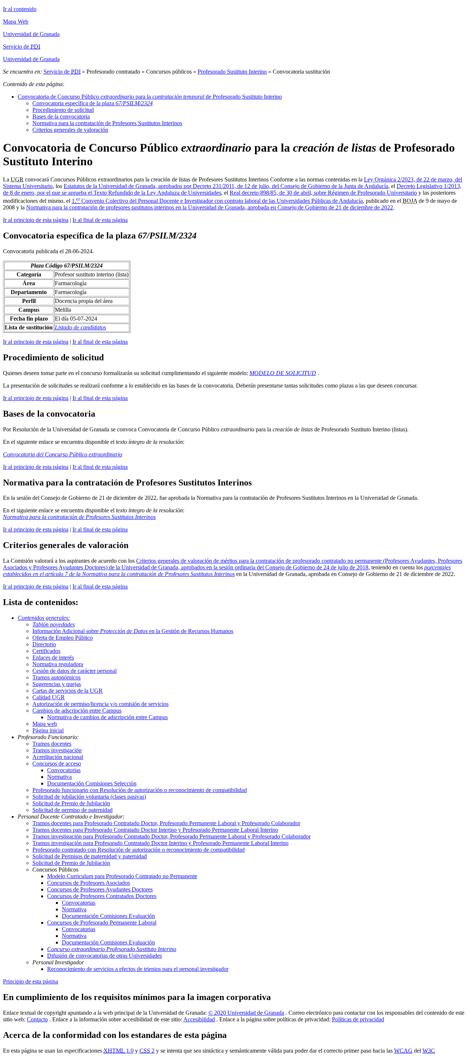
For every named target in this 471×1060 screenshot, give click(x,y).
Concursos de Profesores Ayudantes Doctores (100, 889)
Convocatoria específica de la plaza (92, 103)
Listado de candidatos (80, 327)
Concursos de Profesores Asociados (88, 883)
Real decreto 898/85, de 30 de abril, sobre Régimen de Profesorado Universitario (323, 193)
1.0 (118, 1050)
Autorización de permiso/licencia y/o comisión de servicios (100, 704)
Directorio (44, 644)
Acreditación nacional (57, 757)
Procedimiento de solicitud (63, 110)
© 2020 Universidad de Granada (246, 1013)
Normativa (59, 777)
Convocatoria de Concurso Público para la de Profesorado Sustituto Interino (150, 96)
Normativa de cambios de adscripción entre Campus (107, 717)
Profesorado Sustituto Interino (232, 71)
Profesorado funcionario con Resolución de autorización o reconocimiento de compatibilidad (139, 790)
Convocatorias (64, 770)
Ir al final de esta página (100, 220)
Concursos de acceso (56, 763)
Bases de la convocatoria (61, 116)
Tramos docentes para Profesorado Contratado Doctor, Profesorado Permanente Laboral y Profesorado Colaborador (166, 823)
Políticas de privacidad (358, 1019)
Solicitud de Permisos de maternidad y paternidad (89, 856)
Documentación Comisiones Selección (92, 783)
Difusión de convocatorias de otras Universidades (104, 956)
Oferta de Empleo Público (62, 638)
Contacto (37, 1019)
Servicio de (62, 71)
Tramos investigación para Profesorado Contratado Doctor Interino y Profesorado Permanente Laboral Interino (160, 843)
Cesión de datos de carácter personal (74, 671)
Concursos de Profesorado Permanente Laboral (101, 922)
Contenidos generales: (44, 618)
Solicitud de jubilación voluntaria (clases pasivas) (89, 797)
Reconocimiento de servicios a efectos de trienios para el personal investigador (138, 969)
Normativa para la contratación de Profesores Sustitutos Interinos (107, 123)
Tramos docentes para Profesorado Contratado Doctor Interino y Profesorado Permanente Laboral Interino (155, 830)
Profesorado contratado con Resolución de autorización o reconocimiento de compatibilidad (138, 850)
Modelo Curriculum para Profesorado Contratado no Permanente (122, 876)
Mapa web (44, 724)
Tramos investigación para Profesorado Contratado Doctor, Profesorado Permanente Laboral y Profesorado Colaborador (171, 836)
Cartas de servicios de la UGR (67, 691)
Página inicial (48, 730)
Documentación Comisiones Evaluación (108, 916)
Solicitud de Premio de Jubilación (71, 803)
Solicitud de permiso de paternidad (72, 810)
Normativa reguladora (57, 664)
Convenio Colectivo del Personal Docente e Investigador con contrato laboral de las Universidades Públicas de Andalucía (217, 201)
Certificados (46, 651)
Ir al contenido (19, 9)
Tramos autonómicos (56, 677)
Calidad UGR (48, 697)
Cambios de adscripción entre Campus (76, 710)
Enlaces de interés (53, 657)
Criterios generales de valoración (70, 130)
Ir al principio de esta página (35, 220)
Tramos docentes (51, 744)
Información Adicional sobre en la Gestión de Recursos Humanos (132, 631)
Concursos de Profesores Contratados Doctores (101, 896)
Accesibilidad (199, 1019)
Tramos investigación (57, 750)
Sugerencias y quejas (56, 684)
